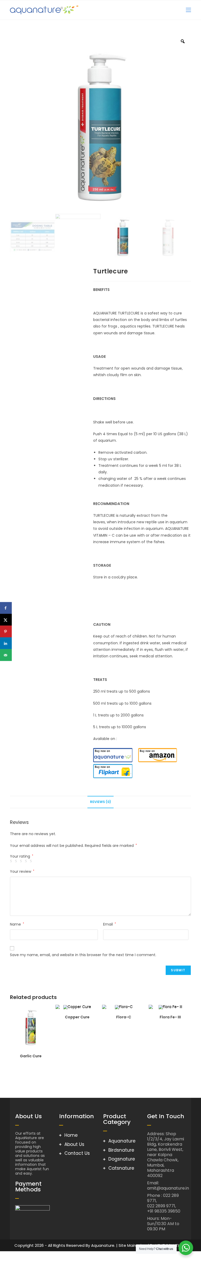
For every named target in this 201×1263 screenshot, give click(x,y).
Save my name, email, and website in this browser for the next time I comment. (83, 954)
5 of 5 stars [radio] (32, 861)
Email (109, 924)
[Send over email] (6, 655)
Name (17, 924)
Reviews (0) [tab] (100, 802)
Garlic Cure (31, 1056)
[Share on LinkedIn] (6, 643)
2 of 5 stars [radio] (17, 861)
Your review (22, 871)
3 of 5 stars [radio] (22, 861)
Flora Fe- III (170, 1017)
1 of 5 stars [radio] (12, 861)
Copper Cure (77, 1017)
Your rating (21, 856)
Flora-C (123, 1017)
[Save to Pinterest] (6, 632)
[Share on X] (6, 620)
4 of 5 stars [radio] (27, 861)
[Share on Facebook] (6, 608)
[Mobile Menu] (188, 10)
